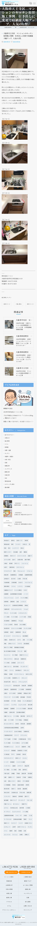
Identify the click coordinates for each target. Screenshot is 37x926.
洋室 (29, 746)
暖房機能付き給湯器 (19, 647)
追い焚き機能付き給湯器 (9, 651)
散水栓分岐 (6, 788)
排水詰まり (6, 540)
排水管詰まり (18, 670)
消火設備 (15, 552)
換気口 (19, 781)
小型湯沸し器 (14, 792)
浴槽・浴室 (8, 450)
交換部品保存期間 (17, 819)
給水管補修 (25, 636)
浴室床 (13, 766)
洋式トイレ (17, 563)
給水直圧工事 (16, 685)
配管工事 (7, 472)
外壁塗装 (26, 720)
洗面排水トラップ (8, 590)
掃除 (14, 571)
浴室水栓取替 (21, 785)
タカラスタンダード (8, 758)
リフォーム (29, 571)
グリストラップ (7, 571)
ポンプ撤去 (6, 769)
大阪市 (13, 827)
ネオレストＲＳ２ (8, 659)
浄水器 (19, 701)
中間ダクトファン (24, 655)
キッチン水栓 (13, 613)
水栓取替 (13, 662)
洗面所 (10, 830)
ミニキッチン (7, 796)
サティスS (20, 651)
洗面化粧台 (11, 567)
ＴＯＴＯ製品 (18, 720)
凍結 (5, 643)
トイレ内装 (29, 639)
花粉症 (29, 617)
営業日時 (12, 601)
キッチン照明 (15, 697)
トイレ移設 (16, 716)
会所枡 (22, 727)
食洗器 (10, 563)
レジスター (6, 704)
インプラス (14, 704)
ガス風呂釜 (6, 754)
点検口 (5, 693)
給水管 (19, 788)
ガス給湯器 (27, 586)
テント (30, 819)
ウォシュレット (21, 571)
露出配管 (25, 788)
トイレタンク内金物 (21, 708)
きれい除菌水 (23, 624)
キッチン (9, 297)
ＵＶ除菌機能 (7, 785)
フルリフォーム (28, 582)
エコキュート (7, 827)
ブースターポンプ (8, 731)
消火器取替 (6, 620)
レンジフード (15, 548)
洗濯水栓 (19, 777)
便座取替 (6, 708)
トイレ (6, 444)
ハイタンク (23, 601)
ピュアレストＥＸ (16, 811)
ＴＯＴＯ (20, 643)
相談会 (26, 605)
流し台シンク (7, 605)
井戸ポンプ (29, 716)
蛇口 (9, 548)
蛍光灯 (11, 632)
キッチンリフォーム (19, 674)
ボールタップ (22, 800)
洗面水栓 (14, 796)
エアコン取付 (12, 693)
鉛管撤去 (6, 555)
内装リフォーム (7, 666)
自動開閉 (6, 594)
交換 (6, 462)
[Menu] (34, 3)
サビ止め (21, 620)
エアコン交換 (7, 678)
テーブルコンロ (7, 819)
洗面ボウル (24, 804)
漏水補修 (7, 487)
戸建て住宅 (6, 773)
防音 (5, 548)
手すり (12, 754)
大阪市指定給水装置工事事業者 (11, 727)
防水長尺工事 (7, 681)
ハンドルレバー (7, 685)
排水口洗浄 (6, 792)
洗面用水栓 (23, 659)
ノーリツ (26, 594)
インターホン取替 (21, 762)
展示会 (12, 540)
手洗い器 (25, 578)
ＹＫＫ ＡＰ (18, 815)
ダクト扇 (13, 701)
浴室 (5, 720)
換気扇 (26, 540)
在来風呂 (19, 754)
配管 (25, 651)
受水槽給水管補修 (21, 712)
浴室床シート (11, 777)
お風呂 (5, 563)
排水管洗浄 (6, 628)
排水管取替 (26, 643)
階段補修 (29, 723)
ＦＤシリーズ (7, 697)
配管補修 (30, 685)
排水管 (17, 723)
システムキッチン (22, 613)
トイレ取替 (6, 617)
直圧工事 (27, 766)
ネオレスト (26, 670)
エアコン (6, 808)
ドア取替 (14, 739)
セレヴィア (14, 823)
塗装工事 (24, 773)
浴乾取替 (6, 632)
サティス (6, 613)
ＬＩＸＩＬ (20, 586)
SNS (6, 478)
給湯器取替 (28, 689)
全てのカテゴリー (9, 435)
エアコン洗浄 (7, 559)
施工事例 (4, 297)
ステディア (20, 766)
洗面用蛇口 (14, 620)
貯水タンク (12, 555)
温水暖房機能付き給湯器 (16, 594)
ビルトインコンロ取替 (16, 628)
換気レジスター (11, 781)
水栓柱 (25, 815)
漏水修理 (23, 716)
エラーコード (21, 662)
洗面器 (5, 712)
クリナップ (6, 750)
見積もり (27, 834)
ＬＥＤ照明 (21, 689)
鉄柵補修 (12, 762)
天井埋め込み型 (14, 808)
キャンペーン (7, 655)
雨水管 (16, 624)
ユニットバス (7, 834)
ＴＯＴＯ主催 (7, 739)
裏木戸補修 (27, 559)
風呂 (15, 830)
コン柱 (30, 815)
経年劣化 (25, 769)
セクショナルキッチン (16, 609)
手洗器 (24, 777)
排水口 (22, 548)
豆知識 (10, 674)
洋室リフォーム (7, 804)
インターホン (7, 766)
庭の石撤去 (16, 666)
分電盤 (12, 773)
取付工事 (30, 704)
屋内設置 (6, 800)
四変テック (18, 758)
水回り (5, 567)
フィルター (18, 544)
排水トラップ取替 (8, 647)
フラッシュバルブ (23, 681)
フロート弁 (29, 800)
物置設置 (13, 750)
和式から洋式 (29, 674)
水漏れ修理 (20, 559)
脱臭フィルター (7, 552)
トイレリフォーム (16, 636)
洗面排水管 (6, 609)
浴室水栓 (6, 689)
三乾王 (5, 670)
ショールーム (25, 563)
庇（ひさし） (16, 804)
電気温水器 (8, 481)
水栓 (5, 781)
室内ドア (27, 796)
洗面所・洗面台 (9, 456)
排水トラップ (13, 800)
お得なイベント (11, 643)
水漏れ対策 (11, 712)
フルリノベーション (8, 597)
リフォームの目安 (8, 624)
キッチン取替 (7, 743)
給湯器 (6, 447)
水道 (25, 830)
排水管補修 (6, 701)
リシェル (26, 609)
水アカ (19, 639)
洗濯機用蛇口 (13, 575)
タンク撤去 (14, 769)
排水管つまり (12, 639)
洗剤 (24, 639)
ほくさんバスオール (8, 723)
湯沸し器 (16, 659)
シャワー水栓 (23, 617)
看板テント (6, 823)
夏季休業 (30, 708)
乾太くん (14, 681)
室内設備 (23, 697)
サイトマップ (28, 910)
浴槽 (5, 777)
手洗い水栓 (22, 792)
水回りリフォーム (22, 827)
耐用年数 (6, 601)
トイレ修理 (6, 662)
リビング (17, 746)
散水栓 (24, 754)
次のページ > (30, 304)
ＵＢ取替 (28, 808)
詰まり (13, 559)
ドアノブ (16, 735)
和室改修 (24, 746)
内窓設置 (21, 575)
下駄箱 (18, 773)
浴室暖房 (12, 708)
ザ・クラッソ (7, 811)
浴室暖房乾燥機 (28, 575)
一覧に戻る (18, 304)
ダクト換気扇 (26, 781)
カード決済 (10, 720)
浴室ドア (30, 555)
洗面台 (5, 639)
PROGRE (29, 697)
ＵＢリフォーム (20, 567)
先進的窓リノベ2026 (22, 750)
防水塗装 (30, 773)
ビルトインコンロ (22, 555)
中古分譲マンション (8, 746)
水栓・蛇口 (8, 459)
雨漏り (25, 819)
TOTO (29, 739)
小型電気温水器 (22, 739)
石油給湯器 (6, 582)
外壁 (20, 769)
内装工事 (7, 475)
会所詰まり (6, 578)
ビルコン (25, 758)
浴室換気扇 (18, 632)
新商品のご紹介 (27, 693)
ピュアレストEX (22, 704)
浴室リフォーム (7, 716)
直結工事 (6, 575)
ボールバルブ (7, 636)
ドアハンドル (24, 735)
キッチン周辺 (14, 617)
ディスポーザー (24, 666)
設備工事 (7, 466)
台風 (18, 601)
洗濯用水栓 (26, 731)
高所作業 (22, 808)
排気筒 (27, 785)
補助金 (25, 552)
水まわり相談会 (18, 731)
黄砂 (12, 544)
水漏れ (21, 834)
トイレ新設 (25, 811)
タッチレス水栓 (27, 628)
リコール (11, 670)
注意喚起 (20, 693)
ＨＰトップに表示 (9, 484)
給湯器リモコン (28, 823)
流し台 (24, 632)
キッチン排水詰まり (27, 701)
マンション (15, 834)
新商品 (5, 674)
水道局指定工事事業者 (17, 605)
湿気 (21, 552)
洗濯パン (13, 788)
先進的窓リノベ (16, 678)
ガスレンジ (24, 678)
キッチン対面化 (24, 597)
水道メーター (20, 540)
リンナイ (21, 823)
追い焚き (13, 578)
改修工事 (23, 723)
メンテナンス (8, 469)
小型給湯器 (14, 582)
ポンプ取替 (14, 655)
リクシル (13, 586)
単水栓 (13, 785)
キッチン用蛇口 (18, 590)
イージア (6, 762)
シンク (17, 597)
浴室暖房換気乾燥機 (8, 815)
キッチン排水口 (16, 743)
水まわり (21, 582)
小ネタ (25, 590)
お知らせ (7, 438)
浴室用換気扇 (13, 689)
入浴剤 (19, 578)
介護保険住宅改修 (8, 735)
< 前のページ (6, 304)
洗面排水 (30, 777)
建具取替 (21, 796)
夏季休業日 (6, 586)
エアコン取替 (25, 743)
